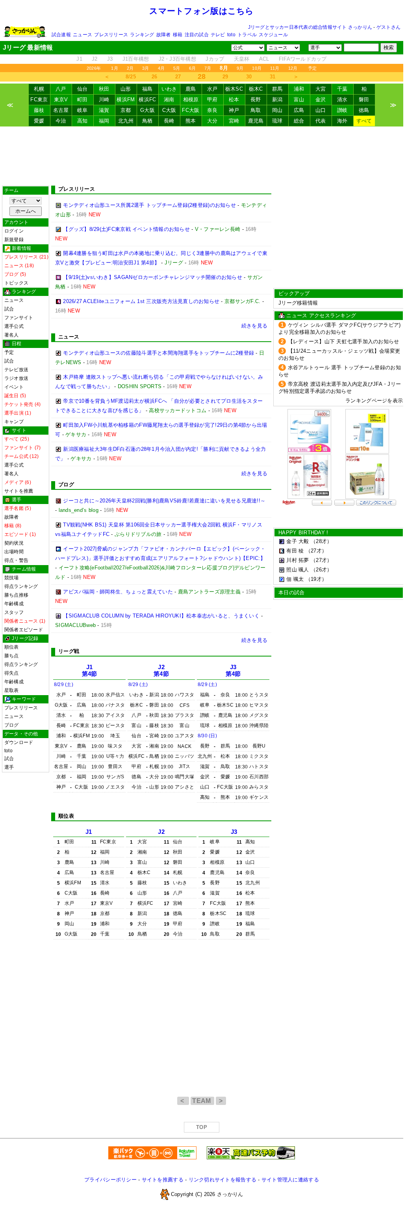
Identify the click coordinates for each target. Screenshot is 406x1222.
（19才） (316, 579)
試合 (9, 309)
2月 (130, 68)
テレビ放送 (16, 369)
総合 (299, 121)
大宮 (320, 89)
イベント (14, 387)
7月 (207, 68)
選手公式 (14, 326)
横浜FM (126, 99)
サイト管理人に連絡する (290, 1180)
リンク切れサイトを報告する (222, 1180)
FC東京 (39, 99)
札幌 (39, 89)
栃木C (256, 89)
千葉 (342, 89)
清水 (342, 99)
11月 (275, 68)
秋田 (104, 89)
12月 (293, 68)
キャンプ (14, 421)
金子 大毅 (297, 541)
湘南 (169, 99)
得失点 (11, 673)
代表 (320, 121)
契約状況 (14, 543)
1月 (114, 68)
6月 (192, 68)
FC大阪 (190, 110)
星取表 (11, 690)
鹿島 (190, 89)
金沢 (320, 99)
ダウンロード (18, 742)
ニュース (82, 34)
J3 (110, 59)
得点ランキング (21, 586)
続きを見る (254, 326)
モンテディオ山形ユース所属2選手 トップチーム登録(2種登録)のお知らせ (149, 205)
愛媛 (39, 121)
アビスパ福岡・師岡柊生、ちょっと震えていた (118, 592)
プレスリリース (111, 34)
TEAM (202, 1100)
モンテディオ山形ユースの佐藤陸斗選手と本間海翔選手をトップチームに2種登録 (158, 353)
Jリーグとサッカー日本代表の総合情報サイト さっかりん (310, 27)
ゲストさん (388, 27)
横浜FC (147, 99)
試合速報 (61, 34)
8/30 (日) (207, 735)
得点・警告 (16, 560)
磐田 (364, 99)
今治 (61, 121)
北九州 (126, 121)
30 (249, 77)
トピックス (16, 283)
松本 (234, 99)
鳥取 (255, 110)
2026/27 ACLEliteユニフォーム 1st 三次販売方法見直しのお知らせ (141, 301)
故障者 (163, 34)
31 (273, 77)
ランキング (142, 34)
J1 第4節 (89, 670)
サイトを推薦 (18, 491)
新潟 (277, 99)
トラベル (247, 34)
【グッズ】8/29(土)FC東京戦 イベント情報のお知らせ (126, 229)
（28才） (321, 541)
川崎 (104, 99)
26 (155, 77)
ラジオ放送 (16, 378)
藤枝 (39, 110)
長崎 (169, 121)
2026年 (94, 68)
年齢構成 (14, 603)
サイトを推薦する (163, 1180)
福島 (147, 89)
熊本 (190, 121)
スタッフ (14, 612)
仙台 (82, 89)
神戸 (234, 110)
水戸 (212, 89)
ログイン (14, 231)
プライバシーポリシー (110, 1180)
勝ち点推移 (16, 595)
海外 (342, 121)
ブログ (11, 725)
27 (178, 77)
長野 (255, 99)
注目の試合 (197, 34)
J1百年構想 (135, 59)
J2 (95, 59)
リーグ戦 (68, 651)
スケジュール (273, 34)
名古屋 (61, 110)
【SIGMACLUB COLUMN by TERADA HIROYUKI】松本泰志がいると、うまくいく (161, 616)
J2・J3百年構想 (177, 59)
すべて (364, 121)
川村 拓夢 (297, 560)
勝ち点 (11, 655)
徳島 (364, 110)
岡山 (277, 110)
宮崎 (234, 121)
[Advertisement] (202, 156)
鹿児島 (256, 121)
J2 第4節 (161, 670)
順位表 (11, 647)
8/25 (131, 77)
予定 (312, 68)
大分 (212, 121)
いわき (169, 89)
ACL (264, 59)
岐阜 (82, 110)
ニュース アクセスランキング (321, 315)
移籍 (177, 34)
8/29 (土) (63, 684)
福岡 (104, 121)
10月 (256, 68)
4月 (161, 68)
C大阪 (169, 110)
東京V (61, 99)
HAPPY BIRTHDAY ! (303, 533)
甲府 (212, 99)
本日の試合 (291, 592)
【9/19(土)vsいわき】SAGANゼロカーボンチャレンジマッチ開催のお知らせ (152, 277)
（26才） (321, 570)
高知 (82, 121)
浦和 (299, 89)
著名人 (11, 335)
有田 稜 (295, 551)
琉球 (277, 121)
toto (231, 34)
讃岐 (342, 110)
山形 (126, 89)
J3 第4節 (233, 670)
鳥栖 (147, 121)
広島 (299, 110)
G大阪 (147, 110)
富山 (299, 99)
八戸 (61, 89)
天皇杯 (242, 59)
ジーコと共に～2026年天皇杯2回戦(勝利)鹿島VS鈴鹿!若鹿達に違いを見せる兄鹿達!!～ (164, 501)
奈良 (212, 110)
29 (225, 77)
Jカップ (215, 59)
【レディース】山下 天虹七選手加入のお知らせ (343, 341)
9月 (240, 68)
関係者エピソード (23, 629)
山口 (320, 110)
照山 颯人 (297, 570)
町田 (82, 99)
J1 (79, 59)
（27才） (316, 551)
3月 (145, 68)
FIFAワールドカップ (303, 59)
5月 (176, 68)
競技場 (11, 577)
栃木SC (234, 89)
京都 (126, 110)
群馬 (277, 89)
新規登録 (14, 239)
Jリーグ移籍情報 (298, 303)
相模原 (191, 99)
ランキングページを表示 (374, 401)
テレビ (218, 34)
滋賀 (104, 110)
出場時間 (14, 551)
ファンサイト (18, 317)
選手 (9, 767)
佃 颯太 (295, 579)
